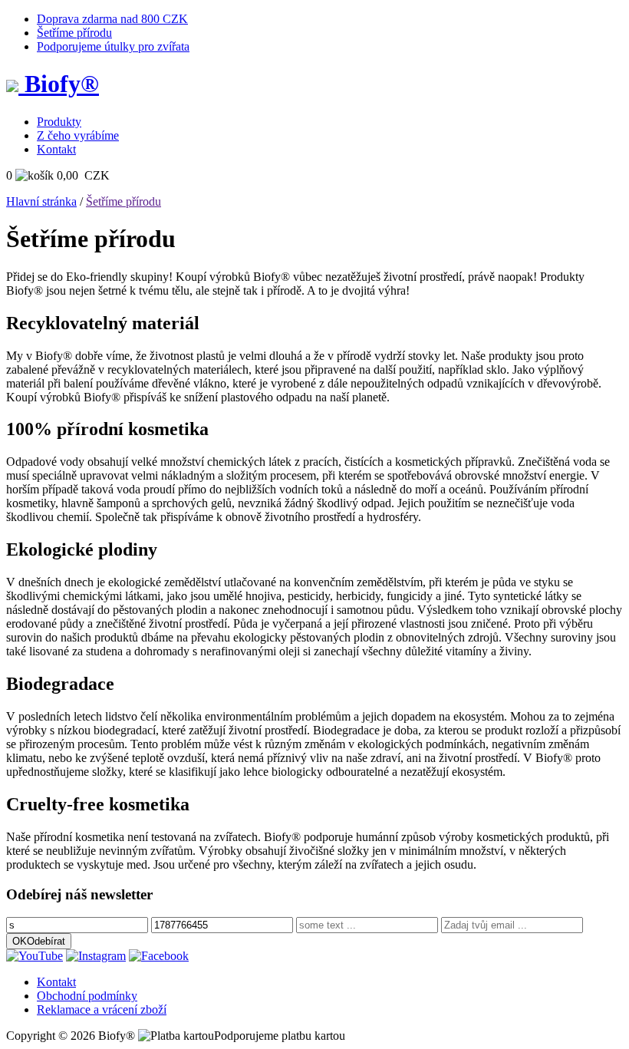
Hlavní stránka (41, 201)
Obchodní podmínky (87, 995)
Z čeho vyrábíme (78, 135)
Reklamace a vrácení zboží (101, 1009)
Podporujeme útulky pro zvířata (113, 46)
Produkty (59, 121)
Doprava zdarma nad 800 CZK (112, 18)
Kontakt (56, 149)
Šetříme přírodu (74, 32)
